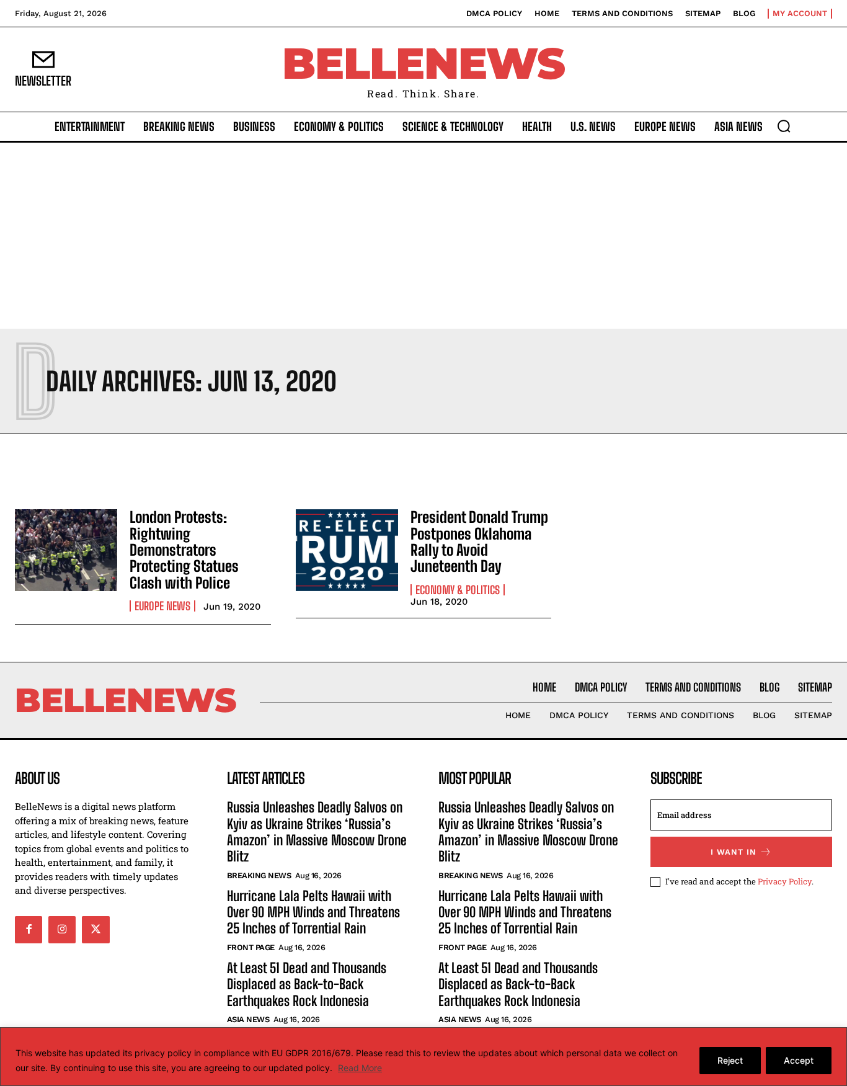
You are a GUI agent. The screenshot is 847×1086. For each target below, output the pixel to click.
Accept (799, 1060)
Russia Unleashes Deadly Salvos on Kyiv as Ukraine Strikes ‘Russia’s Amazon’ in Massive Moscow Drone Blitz (317, 832)
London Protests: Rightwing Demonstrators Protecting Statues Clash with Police (184, 550)
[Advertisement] (423, 236)
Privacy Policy (785, 881)
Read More (360, 1067)
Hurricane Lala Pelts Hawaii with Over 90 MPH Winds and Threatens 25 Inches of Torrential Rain (313, 912)
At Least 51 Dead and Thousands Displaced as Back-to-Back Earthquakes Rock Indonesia (306, 984)
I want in (733, 852)
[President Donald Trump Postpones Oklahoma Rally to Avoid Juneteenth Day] (347, 550)
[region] (423, 1056)
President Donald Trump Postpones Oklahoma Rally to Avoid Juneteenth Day (479, 541)
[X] (95, 929)
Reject (730, 1060)
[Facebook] (28, 929)
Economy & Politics (457, 589)
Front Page (251, 947)
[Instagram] (62, 929)
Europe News (162, 606)
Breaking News (259, 875)
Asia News (248, 1019)
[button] (784, 126)
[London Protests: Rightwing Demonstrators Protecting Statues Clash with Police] (66, 550)
